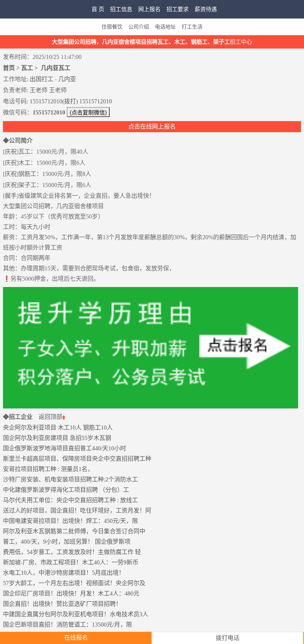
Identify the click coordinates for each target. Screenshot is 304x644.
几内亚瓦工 (55, 68)
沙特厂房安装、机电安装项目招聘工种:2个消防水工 (70, 479)
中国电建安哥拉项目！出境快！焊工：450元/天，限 (70, 521)
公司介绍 (138, 27)
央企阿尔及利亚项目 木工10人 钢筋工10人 (58, 427)
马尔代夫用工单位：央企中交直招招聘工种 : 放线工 (70, 500)
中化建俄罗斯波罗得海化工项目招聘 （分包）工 (66, 490)
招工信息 (121, 9)
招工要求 (177, 9)
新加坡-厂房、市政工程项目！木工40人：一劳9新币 (70, 562)
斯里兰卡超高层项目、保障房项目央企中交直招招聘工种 (77, 459)
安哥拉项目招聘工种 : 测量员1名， (48, 469)
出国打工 (41, 79)
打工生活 (192, 27)
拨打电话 (227, 638)
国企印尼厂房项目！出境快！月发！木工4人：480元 (71, 593)
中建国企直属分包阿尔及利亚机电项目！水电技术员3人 (75, 614)
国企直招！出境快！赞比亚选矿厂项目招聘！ (62, 604)
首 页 (98, 9)
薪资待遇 (206, 9)
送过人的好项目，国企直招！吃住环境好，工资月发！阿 (77, 510)
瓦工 (27, 68)
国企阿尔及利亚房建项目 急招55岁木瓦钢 (57, 438)
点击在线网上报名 (152, 126)
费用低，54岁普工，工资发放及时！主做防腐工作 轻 (72, 552)
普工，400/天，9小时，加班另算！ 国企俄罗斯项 (66, 541)
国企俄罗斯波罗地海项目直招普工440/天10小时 (64, 448)
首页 (9, 68)
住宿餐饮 (112, 27)
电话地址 (165, 27)
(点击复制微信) (88, 112)
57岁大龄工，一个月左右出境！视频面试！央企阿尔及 (74, 583)
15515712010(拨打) (54, 101)
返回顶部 (50, 417)
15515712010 (95, 101)
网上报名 (149, 9)
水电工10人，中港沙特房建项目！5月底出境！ (64, 573)
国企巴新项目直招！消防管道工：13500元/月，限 (67, 624)
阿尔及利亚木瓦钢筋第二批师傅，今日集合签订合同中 (74, 531)
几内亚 (67, 79)
